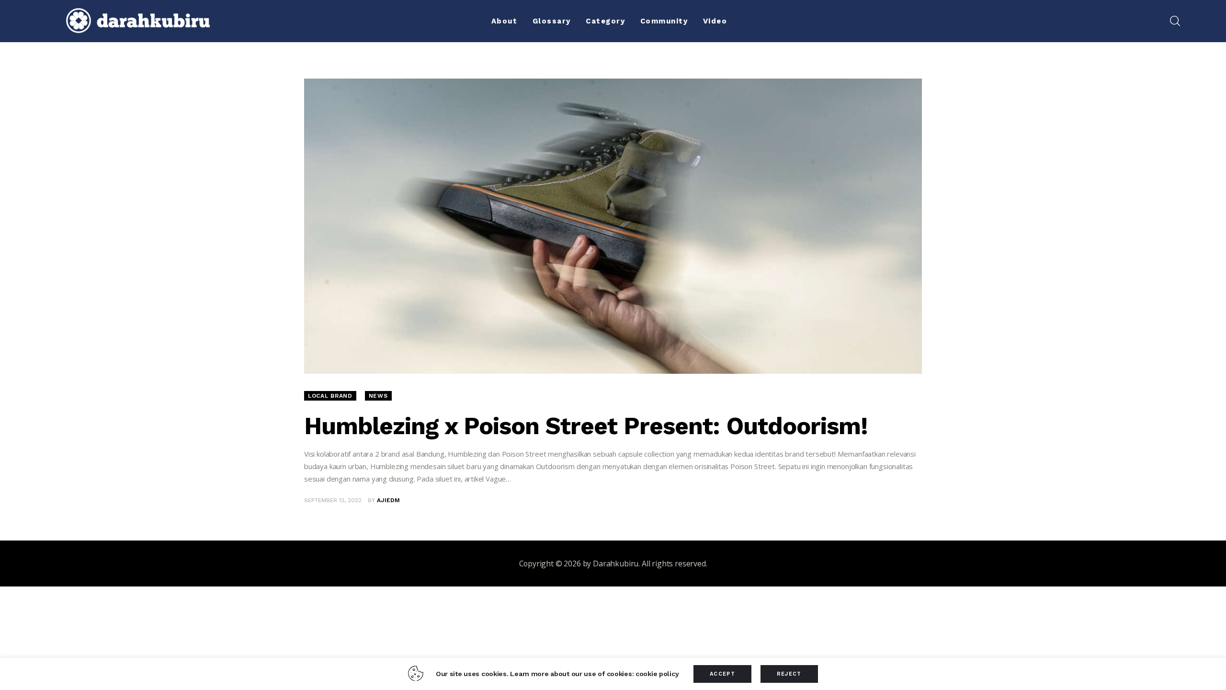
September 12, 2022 (333, 500)
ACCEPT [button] (722, 674)
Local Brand (330, 395)
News (378, 395)
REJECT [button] (789, 674)
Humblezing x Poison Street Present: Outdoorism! (586, 426)
